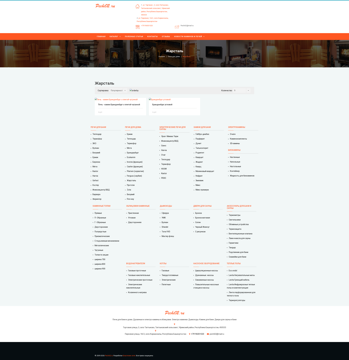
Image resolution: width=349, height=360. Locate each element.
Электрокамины (237, 127)
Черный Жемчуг (202, 227)
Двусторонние (101, 227)
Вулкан (96, 148)
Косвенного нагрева (137, 292)
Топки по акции (101, 255)
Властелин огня (129, 356)
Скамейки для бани (237, 257)
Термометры (234, 215)
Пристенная (133, 213)
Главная (101, 36)
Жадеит (199, 162)
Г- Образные (100, 222)
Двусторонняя (134, 222)
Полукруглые (100, 232)
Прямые (98, 213)
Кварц (198, 166)
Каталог (114, 36)
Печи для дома (174, 57)
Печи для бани (98, 127)
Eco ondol (233, 270)
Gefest (95, 180)
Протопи (131, 185)
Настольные (235, 166)
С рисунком (200, 232)
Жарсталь (131, 180)
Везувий (96, 153)
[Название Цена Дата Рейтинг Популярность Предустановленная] (118, 90)
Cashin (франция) (135, 166)
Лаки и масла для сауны (239, 238)
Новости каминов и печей (188, 36)
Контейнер (235, 171)
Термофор (97, 139)
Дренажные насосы (204, 275)
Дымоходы (166, 206)
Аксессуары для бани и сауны (239, 207)
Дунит (198, 143)
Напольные (235, 162)
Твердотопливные (170, 275)
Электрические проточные (140, 280)
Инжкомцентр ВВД (101, 190)
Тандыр (232, 247)
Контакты (152, 36)
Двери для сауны (202, 206)
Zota (129, 190)
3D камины (235, 143)
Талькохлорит (202, 148)
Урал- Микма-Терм (169, 136)
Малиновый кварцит (205, 171)
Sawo (163, 145)
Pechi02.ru (109, 356)
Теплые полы (234, 263)
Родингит (200, 153)
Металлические (102, 245)
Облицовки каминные (138, 206)
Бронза (198, 213)
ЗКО (94, 143)
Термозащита (235, 229)
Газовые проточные (137, 270)
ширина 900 (100, 269)
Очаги (232, 134)
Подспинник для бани (238, 252)
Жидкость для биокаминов (242, 176)
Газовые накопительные (139, 275)
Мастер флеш (168, 236)
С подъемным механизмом (107, 241)
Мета (95, 166)
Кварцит (199, 157)
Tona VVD (166, 232)
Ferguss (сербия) (134, 176)
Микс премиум (202, 190)
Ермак (95, 157)
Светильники (235, 220)
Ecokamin (131, 157)
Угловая (132, 218)
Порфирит (200, 139)
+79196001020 (147, 26)
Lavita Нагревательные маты (242, 275)
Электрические (169, 280)
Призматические (102, 236)
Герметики (233, 243)
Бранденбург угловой (162, 104)
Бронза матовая (202, 218)
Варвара (96, 194)
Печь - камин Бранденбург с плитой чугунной (119, 104)
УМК (164, 218)
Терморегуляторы (237, 300)
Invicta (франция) (134, 162)
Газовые (165, 270)
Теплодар (97, 134)
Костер (96, 185)
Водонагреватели (135, 263)
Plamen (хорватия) (135, 171)
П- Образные (100, 218)
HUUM (164, 169)
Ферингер (97, 199)
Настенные (235, 157)
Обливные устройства (239, 224)
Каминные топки (101, 206)
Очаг (163, 155)
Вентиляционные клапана (240, 234)
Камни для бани (202, 127)
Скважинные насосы (204, 280)
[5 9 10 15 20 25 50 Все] (241, 90)
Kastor (95, 171)
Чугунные (99, 250)
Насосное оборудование (206, 263)
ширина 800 (100, 264)
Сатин (198, 222)
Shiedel (165, 227)
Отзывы (166, 36)
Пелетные (166, 284)
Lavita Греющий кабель (239, 280)
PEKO (163, 178)
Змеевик (199, 180)
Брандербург (133, 153)
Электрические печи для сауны (172, 128)
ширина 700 (100, 259)
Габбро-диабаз (202, 134)
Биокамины (234, 150)
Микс (198, 185)
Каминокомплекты (238, 139)
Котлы (163, 263)
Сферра (165, 213)
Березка (96, 162)
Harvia (95, 176)
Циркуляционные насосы (206, 270)
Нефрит (199, 176)
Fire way (130, 199)
